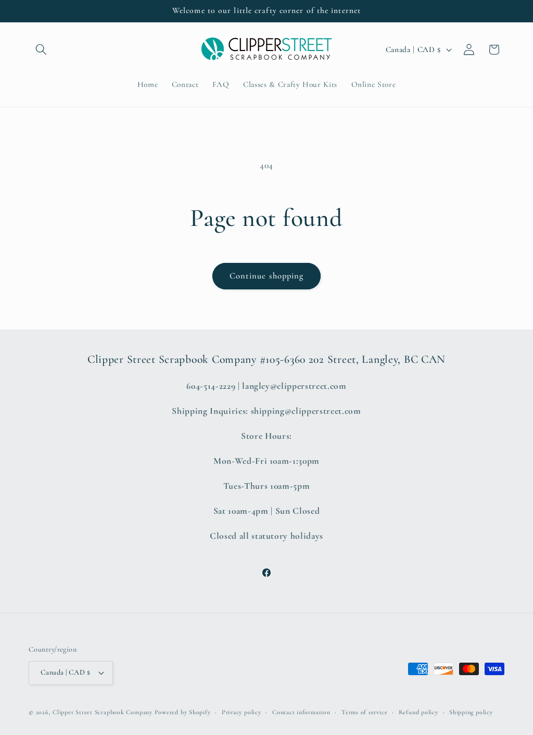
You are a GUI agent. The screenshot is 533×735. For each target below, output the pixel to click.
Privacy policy (241, 712)
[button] (41, 49)
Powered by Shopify (183, 712)
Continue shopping (267, 276)
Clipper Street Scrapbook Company (103, 712)
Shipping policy (471, 712)
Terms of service (364, 712)
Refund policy (418, 712)
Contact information (301, 712)
